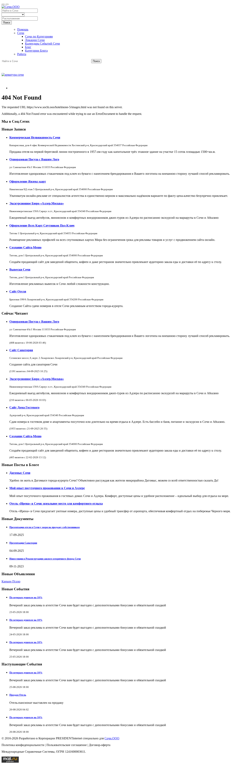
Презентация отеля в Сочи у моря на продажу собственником (44, 527)
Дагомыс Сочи (19, 472)
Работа (21, 54)
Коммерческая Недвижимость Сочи (34, 137)
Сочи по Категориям (39, 36)
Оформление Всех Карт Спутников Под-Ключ (41, 225)
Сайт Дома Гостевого (24, 407)
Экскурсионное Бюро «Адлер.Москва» (36, 203)
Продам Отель (17, 694)
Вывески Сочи (19, 269)
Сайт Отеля (17, 291)
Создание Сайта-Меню (25, 247)
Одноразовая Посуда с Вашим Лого (34, 159)
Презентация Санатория (23, 542)
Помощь (22, 29)
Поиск (6, 22)
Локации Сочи (35, 40)
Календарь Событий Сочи (42, 43)
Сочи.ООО (111, 738)
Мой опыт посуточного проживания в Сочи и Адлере (47, 488)
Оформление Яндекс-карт (27, 181)
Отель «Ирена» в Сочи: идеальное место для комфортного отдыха (56, 503)
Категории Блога (36, 50)
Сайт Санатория (21, 350)
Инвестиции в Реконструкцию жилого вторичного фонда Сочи (45, 558)
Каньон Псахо (11, 581)
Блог (28, 47)
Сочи (20, 33)
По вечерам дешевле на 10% (25, 597)
